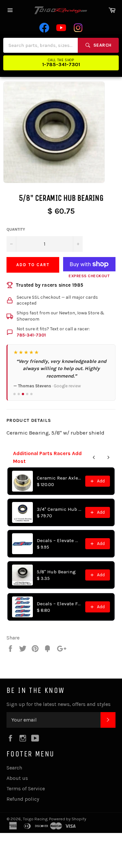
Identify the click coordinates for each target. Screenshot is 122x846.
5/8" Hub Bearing (56, 572)
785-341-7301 (31, 335)
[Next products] (108, 457)
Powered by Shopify (67, 818)
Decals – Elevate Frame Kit (59, 604)
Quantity (16, 229)
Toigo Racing (35, 818)
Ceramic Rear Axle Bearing (59, 478)
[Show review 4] (27, 394)
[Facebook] (44, 28)
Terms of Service (26, 788)
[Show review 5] (31, 394)
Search (14, 768)
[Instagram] (78, 28)
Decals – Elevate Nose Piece (59, 540)
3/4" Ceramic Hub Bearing (59, 509)
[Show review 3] (23, 394)
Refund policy (23, 799)
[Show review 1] (14, 394)
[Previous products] (94, 457)
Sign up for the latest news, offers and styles (59, 704)
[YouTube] (61, 28)
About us (17, 778)
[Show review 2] (19, 394)
